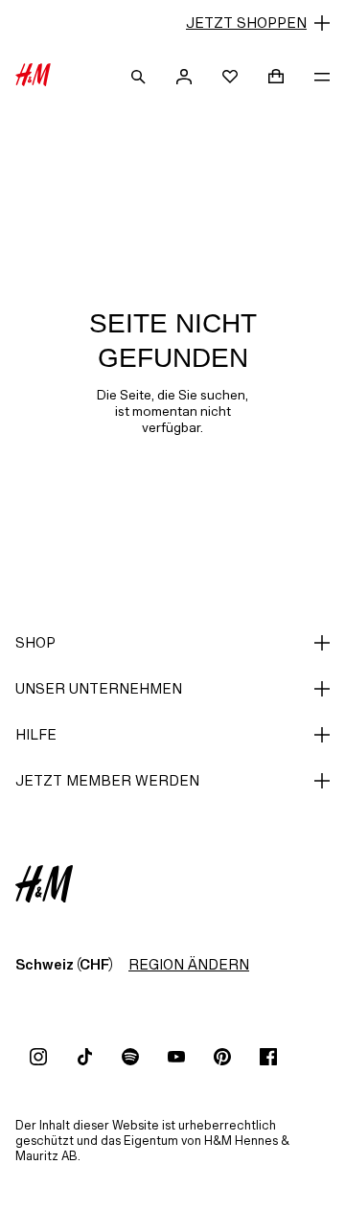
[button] (172, 23)
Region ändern (188, 964)
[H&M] (33, 76)
